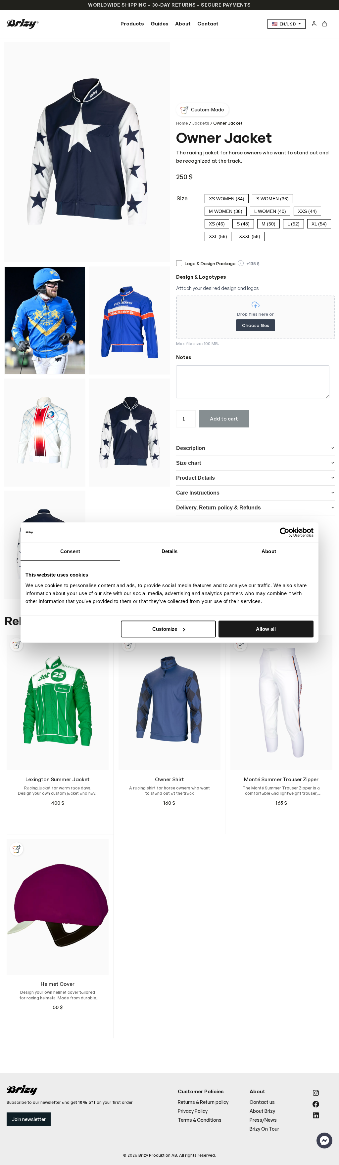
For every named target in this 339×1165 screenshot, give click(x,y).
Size (181, 198)
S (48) (243, 223)
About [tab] (269, 551)
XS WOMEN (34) (226, 198)
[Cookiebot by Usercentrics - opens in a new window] (285, 532)
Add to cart (224, 419)
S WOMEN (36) (272, 198)
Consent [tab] (70, 551)
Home (182, 123)
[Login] (314, 23)
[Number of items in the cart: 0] (324, 24)
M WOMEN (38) (225, 211)
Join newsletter (29, 1119)
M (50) (268, 223)
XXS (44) (307, 211)
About (183, 23)
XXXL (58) (249, 236)
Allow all (266, 629)
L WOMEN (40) (270, 211)
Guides (160, 23)
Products (132, 23)
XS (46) (217, 223)
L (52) (293, 223)
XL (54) (319, 223)
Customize (164, 629)
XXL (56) (218, 236)
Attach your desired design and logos (217, 288)
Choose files (255, 325)
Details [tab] (170, 551)
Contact (207, 23)
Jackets (200, 123)
